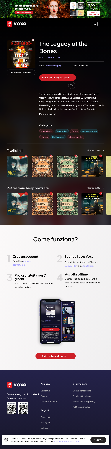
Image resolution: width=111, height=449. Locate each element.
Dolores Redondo (51, 57)
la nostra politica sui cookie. (66, 441)
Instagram (45, 422)
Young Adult (46, 131)
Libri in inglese (58, 137)
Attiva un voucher (49, 401)
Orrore (75, 131)
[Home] (13, 24)
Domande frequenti (82, 390)
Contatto (45, 396)
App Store (87, 265)
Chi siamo (45, 390)
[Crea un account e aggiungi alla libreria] (71, 85)
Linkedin (44, 428)
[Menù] (102, 24)
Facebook (46, 417)
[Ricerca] (95, 24)
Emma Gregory (53, 65)
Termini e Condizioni (82, 396)
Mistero (44, 137)
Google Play (71, 265)
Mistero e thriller (76, 137)
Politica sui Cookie (81, 406)
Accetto (98, 439)
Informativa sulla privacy (84, 401)
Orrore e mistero (89, 131)
